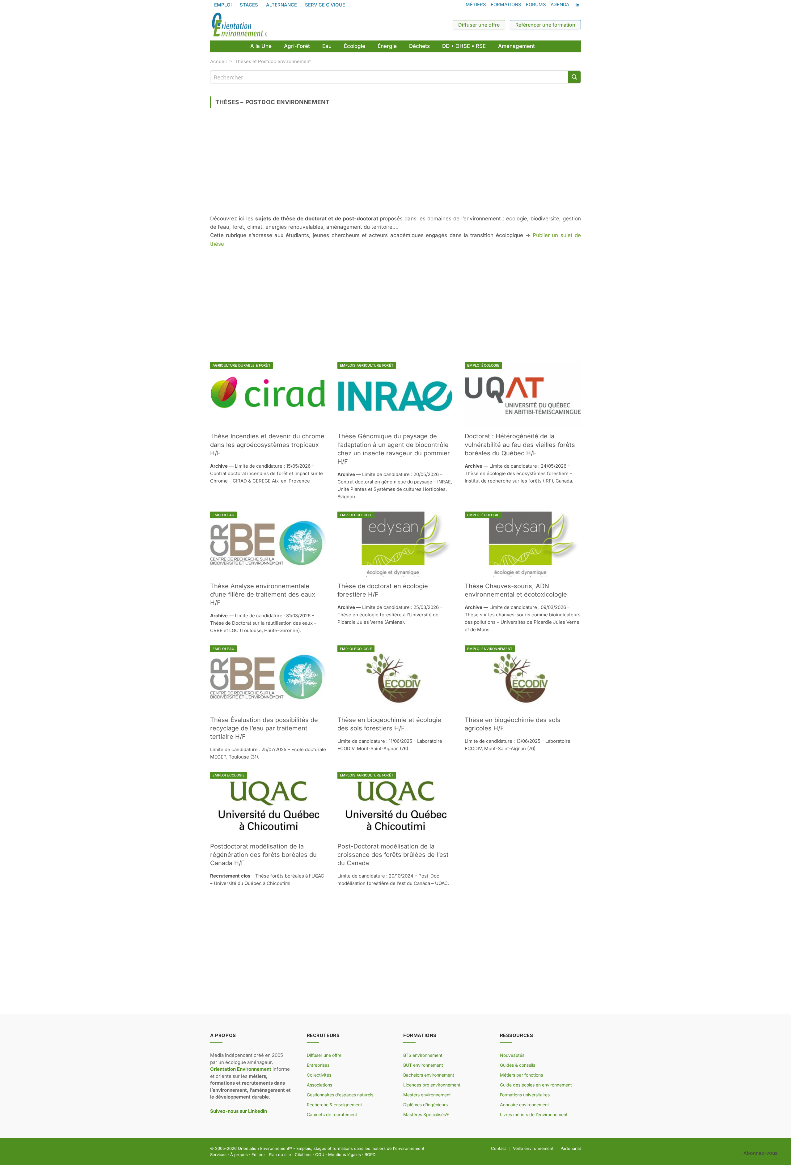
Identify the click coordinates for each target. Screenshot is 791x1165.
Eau (327, 46)
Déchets (419, 46)
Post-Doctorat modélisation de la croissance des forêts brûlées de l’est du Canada (393, 855)
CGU (319, 1154)
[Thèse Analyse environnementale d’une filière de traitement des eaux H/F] (268, 544)
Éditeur (258, 1154)
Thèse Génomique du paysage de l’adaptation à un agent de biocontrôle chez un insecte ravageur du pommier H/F (393, 448)
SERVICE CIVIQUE (325, 5)
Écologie (354, 46)
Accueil (218, 61)
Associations (319, 1084)
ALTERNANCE (281, 5)
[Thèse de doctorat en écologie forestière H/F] (395, 544)
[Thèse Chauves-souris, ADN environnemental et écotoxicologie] (523, 544)
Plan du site (280, 1154)
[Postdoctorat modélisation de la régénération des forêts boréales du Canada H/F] (268, 804)
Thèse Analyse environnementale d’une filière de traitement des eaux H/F (262, 594)
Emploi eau (223, 515)
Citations (303, 1154)
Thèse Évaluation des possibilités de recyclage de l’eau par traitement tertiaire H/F (264, 728)
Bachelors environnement (428, 1075)
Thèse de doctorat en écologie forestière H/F (382, 590)
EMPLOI (223, 5)
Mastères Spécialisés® (426, 1114)
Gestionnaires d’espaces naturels (340, 1094)
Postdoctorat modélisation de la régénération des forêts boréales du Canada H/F (263, 855)
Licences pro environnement (431, 1084)
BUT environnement (423, 1065)
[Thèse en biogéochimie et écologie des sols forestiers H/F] (395, 678)
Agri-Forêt (297, 46)
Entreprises (318, 1065)
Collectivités (319, 1075)
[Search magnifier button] (574, 77)
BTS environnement (422, 1055)
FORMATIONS (506, 4)
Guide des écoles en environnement (536, 1084)
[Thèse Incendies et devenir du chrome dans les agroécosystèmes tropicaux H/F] (268, 394)
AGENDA (560, 4)
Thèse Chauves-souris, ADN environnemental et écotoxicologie (516, 590)
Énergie (387, 46)
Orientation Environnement (263, 1148)
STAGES (249, 5)
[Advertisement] (395, 164)
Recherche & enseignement (334, 1104)
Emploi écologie (483, 365)
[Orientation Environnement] (239, 24)
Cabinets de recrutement (332, 1114)
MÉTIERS (476, 4)
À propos (239, 1154)
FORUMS (536, 4)
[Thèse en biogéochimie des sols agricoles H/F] (523, 678)
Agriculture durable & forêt (241, 365)
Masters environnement (427, 1094)
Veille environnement (533, 1148)
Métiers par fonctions (521, 1075)
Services (218, 1154)
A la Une (261, 46)
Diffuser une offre (479, 25)
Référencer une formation (545, 25)
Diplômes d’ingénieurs (425, 1104)
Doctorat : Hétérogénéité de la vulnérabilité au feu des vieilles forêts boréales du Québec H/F (520, 444)
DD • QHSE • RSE (464, 46)
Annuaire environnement (524, 1104)
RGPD (370, 1154)
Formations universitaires (525, 1094)
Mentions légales (344, 1154)
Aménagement (516, 46)
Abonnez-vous (760, 1153)
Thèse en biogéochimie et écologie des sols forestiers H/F (389, 724)
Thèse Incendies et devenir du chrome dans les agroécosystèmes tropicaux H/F (267, 444)
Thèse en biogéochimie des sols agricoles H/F (512, 724)
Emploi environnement (490, 649)
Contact (498, 1148)
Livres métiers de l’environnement (534, 1114)
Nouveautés (512, 1055)
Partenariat (570, 1148)
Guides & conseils (517, 1065)
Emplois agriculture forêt (366, 365)
